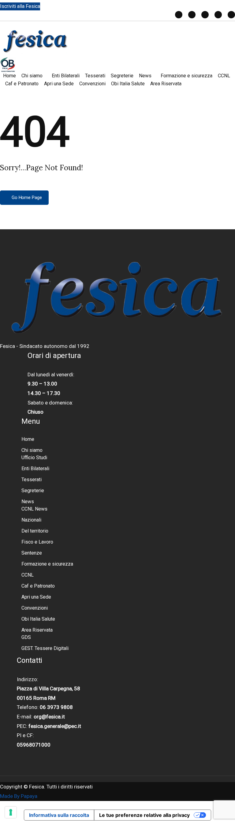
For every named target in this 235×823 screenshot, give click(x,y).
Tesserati (95, 76)
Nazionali (31, 520)
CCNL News (34, 509)
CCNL (224, 76)
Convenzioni (92, 84)
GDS (26, 637)
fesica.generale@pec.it (54, 726)
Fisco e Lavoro (37, 542)
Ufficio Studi (34, 457)
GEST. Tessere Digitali (45, 648)
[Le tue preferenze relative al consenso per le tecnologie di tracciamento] (11, 812)
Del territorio (34, 531)
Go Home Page (26, 197)
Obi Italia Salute (128, 84)
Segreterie (122, 76)
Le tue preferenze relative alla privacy (144, 815)
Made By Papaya (18, 796)
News (145, 76)
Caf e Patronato (22, 84)
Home (9, 76)
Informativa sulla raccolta (59, 815)
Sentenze (31, 553)
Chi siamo (32, 76)
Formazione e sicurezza (186, 76)
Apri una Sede (59, 84)
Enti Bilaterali (66, 76)
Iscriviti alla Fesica (20, 6)
